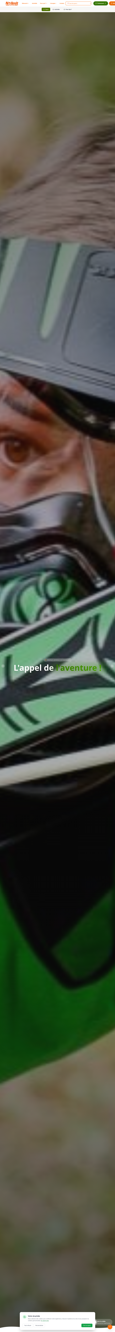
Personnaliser (39, 1325)
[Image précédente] (3, 666)
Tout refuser (27, 1325)
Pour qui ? (43, 3)
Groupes (52, 3)
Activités (34, 3)
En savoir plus (45, 1320)
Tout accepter (87, 1325)
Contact (62, 3)
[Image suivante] (112, 666)
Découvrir (25, 3)
